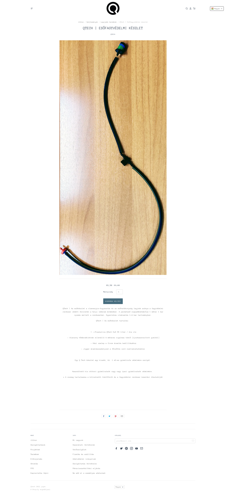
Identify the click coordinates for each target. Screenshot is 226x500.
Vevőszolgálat (80, 450)
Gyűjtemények (92, 22)
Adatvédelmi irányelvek (84, 459)
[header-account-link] (190, 8)
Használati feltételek (84, 445)
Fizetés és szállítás (83, 454)
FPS (32, 468)
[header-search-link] (186, 8)
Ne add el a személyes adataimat (89, 473)
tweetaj (109, 416)
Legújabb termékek (109, 22)
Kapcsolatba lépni (40, 473)
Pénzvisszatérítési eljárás (86, 468)
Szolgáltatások (38, 445)
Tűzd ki (115, 416)
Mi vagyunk (78, 440)
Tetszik (104, 416)
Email (122, 416)
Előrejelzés (36, 459)
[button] (217, 9)
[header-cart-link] (193, 8)
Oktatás (34, 464)
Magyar (118, 487)
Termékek (35, 454)
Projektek (35, 450)
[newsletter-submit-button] (193, 441)
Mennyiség (108, 292)
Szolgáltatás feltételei (85, 464)
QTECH (113, 34)
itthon (81, 22)
